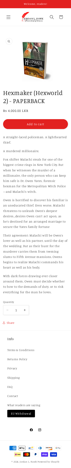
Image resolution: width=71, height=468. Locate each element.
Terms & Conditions (20, 350)
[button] (8, 17)
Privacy (12, 368)
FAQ (10, 387)
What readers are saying (23, 405)
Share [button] (10, 323)
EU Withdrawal (21, 413)
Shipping (13, 377)
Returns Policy (17, 359)
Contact (12, 396)
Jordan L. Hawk (28, 461)
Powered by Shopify (49, 461)
